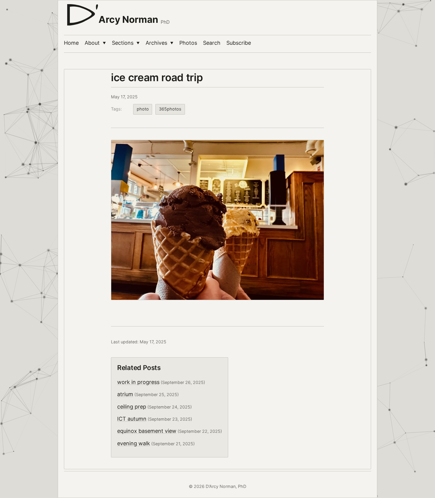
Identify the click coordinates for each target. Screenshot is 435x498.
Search (211, 43)
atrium (125, 394)
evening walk (133, 443)
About (95, 43)
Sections (126, 43)
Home (71, 43)
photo (143, 108)
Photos (188, 43)
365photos (170, 108)
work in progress (138, 382)
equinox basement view (146, 431)
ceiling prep (131, 406)
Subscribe (238, 43)
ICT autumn (131, 419)
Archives (159, 43)
